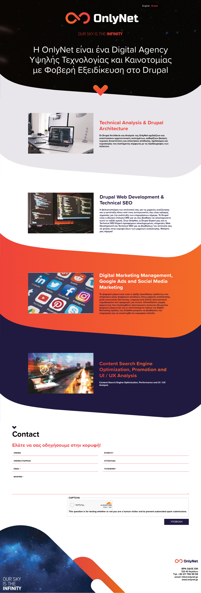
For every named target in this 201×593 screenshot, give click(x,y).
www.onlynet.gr (190, 579)
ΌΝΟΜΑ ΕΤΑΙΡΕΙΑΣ (22, 460)
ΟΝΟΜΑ (17, 452)
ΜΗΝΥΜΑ (18, 476)
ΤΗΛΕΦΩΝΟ (109, 468)
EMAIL (16, 468)
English (146, 5)
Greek (154, 6)
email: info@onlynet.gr (186, 577)
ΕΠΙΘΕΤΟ (108, 452)
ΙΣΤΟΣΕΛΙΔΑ (110, 460)
